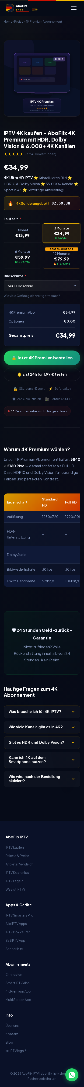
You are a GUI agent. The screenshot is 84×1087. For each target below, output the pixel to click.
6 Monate (22, 256)
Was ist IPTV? (15, 889)
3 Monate (62, 233)
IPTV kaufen (15, 847)
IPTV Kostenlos (17, 872)
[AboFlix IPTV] (26, 7)
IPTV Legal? (14, 881)
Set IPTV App (15, 940)
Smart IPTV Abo (18, 983)
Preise (18, 21)
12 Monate (62, 256)
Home (8, 21)
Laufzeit (12, 219)
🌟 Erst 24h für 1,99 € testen (42, 374)
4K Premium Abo (18, 991)
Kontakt (12, 1034)
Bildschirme (15, 276)
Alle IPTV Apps (16, 923)
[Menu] (73, 8)
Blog (9, 1042)
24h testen (14, 974)
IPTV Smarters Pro (19, 915)
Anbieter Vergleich (19, 864)
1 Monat (22, 233)
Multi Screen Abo (18, 999)
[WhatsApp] (71, 1074)
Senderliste (14, 949)
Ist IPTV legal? (16, 1051)
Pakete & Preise (17, 856)
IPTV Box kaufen (18, 932)
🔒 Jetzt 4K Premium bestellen (42, 357)
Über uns (12, 1025)
